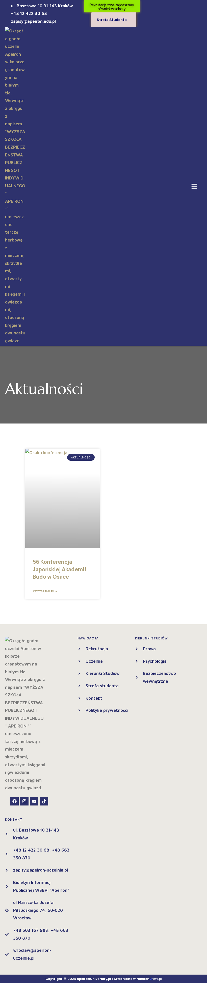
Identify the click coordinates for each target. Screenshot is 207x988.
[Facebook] (14, 801)
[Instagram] (24, 801)
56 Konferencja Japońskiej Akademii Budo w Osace (59, 569)
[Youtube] (34, 801)
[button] (194, 186)
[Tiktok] (44, 801)
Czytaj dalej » (45, 591)
